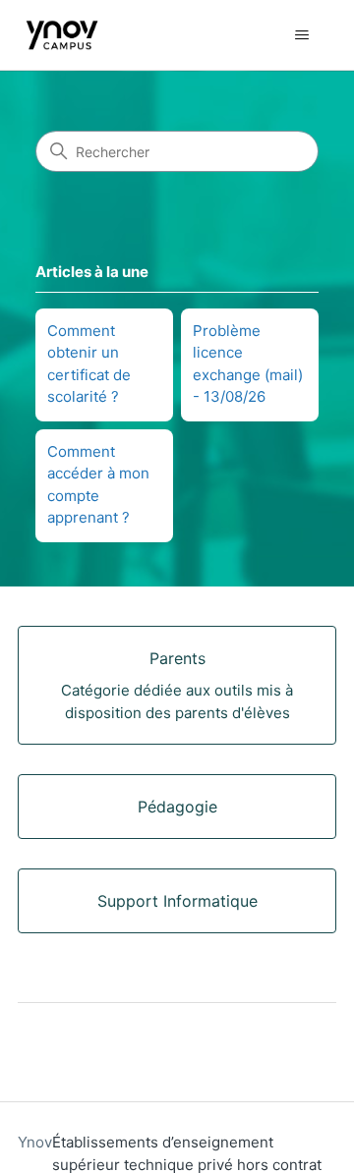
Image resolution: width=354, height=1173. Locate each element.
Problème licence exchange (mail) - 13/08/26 (248, 364)
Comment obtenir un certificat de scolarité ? (89, 364)
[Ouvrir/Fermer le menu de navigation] (301, 35)
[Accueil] (62, 35)
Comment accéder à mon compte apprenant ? (98, 485)
